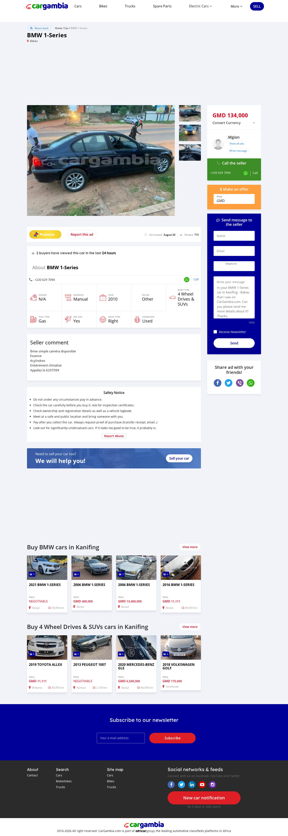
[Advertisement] (85, 75)
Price (219, 196)
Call (196, 279)
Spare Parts (162, 6)
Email (221, 251)
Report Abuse (114, 436)
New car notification (204, 798)
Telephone (231, 263)
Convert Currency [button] (227, 122)
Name (221, 236)
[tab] (234, 122)
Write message (238, 150)
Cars (78, 6)
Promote (47, 234)
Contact (32, 775)
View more (190, 547)
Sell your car (179, 458)
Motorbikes (64, 781)
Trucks (130, 6)
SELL (257, 6)
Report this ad (82, 234)
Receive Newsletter (232, 332)
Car (66, 28)
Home (58, 28)
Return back (41, 28)
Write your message (231, 282)
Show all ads (236, 143)
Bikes (103, 6)
